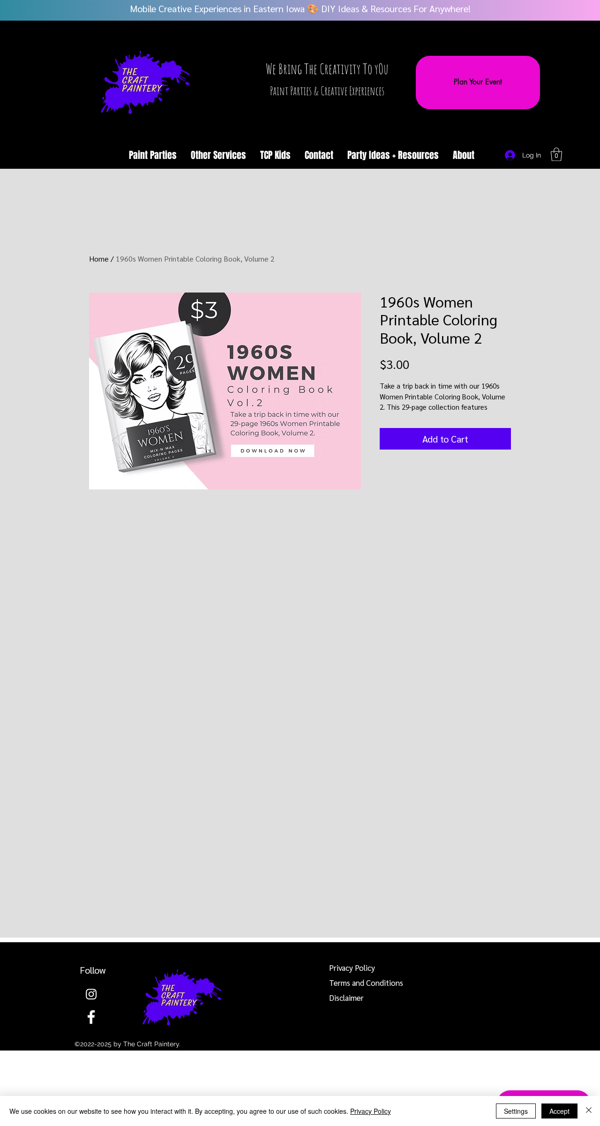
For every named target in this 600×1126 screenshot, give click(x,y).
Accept (559, 1111)
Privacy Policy (370, 1111)
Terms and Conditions (366, 982)
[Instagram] (91, 994)
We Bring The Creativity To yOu (327, 68)
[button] (218, 155)
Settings (516, 1111)
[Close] (588, 1110)
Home (99, 258)
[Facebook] (91, 1017)
